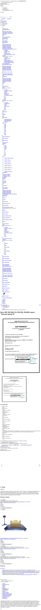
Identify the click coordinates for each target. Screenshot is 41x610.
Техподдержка (4, 597)
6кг (5, 97)
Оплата (3, 301)
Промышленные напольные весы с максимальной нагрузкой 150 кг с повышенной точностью (18, 570)
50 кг (5, 145)
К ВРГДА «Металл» (7, 165)
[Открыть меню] (1, 20)
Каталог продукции (5, 584)
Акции (3, 302)
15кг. (5, 133)
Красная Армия (7, 51)
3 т (4, 151)
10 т (5, 153)
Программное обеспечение (7, 594)
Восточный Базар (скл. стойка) (9, 54)
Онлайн (5, 91)
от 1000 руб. (11, 443)
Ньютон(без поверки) (8, 120)
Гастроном (6, 102)
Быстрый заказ (11, 442)
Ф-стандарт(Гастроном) (8, 95)
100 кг (5, 146)
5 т (4, 152)
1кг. (5, 128)
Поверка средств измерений (7, 593)
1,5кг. (5, 129)
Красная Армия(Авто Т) (6, 217)
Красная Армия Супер (6, 203)
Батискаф (6, 49)
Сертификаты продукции (6, 595)
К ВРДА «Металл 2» (7, 163)
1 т (4, 149)
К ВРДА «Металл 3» (7, 169)
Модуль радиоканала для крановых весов (25, 574)
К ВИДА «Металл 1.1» (8, 167)
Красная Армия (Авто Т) (8, 61)
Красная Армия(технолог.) (6, 215)
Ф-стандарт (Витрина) (8, 90)
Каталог (3, 25)
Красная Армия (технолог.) (9, 60)
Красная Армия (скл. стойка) (9, 62)
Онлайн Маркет (7, 103)
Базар (5, 105)
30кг (5, 98)
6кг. (5, 132)
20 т (5, 155)
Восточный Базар (7, 53)
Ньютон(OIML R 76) (7, 119)
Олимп (5, 52)
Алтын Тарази (6, 106)
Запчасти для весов (5, 592)
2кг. (5, 130)
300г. (5, 126)
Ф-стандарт (6, 94)
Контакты (4, 303)
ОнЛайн (3, 221)
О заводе (3, 299)
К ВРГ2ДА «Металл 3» (8, 171)
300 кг (5, 148)
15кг (5, 235)
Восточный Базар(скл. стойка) (7, 207)
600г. (5, 127)
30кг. (5, 134)
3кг (5, 96)
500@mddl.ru (2, 22)
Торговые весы (5, 208)
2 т (4, 150)
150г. (5, 124)
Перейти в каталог (3, 449)
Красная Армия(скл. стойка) (7, 219)
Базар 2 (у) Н (6, 93)
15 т (5, 154)
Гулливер (6, 50)
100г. (5, 123)
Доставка (4, 300)
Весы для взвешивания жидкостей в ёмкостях (27, 571)
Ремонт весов (4, 598)
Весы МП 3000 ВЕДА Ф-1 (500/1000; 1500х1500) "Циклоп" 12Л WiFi (12, 557)
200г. (5, 125)
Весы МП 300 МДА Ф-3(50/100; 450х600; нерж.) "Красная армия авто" (12, 501)
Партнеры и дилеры (5, 596)
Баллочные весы (5, 38)
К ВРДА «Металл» (7, 161)
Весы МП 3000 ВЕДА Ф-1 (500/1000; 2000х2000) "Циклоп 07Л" (11, 538)
